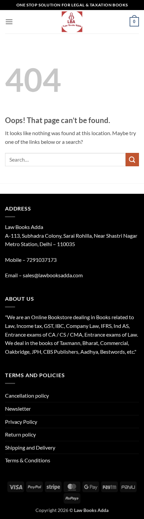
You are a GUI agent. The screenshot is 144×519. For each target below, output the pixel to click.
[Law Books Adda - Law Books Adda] (72, 22)
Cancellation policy (27, 395)
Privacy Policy (21, 421)
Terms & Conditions (27, 460)
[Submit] (132, 159)
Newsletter (18, 408)
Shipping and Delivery (30, 447)
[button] (9, 21)
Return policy (20, 434)
